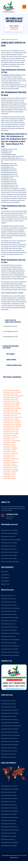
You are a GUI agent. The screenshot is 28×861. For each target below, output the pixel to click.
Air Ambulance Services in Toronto (9, 627)
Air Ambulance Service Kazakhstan (12, 424)
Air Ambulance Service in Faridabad (9, 710)
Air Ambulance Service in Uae (8, 595)
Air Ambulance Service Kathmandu (12, 421)
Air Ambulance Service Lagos (10, 431)
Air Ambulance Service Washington (12, 408)
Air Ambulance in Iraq (8, 460)
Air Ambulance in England (9, 449)
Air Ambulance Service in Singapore (9, 552)
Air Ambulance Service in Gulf (8, 623)
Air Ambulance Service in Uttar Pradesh (10, 735)
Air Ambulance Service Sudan (10, 430)
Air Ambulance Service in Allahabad (9, 811)
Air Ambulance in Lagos (9, 476)
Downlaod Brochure (14, 365)
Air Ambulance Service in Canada (9, 542)
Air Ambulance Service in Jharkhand (9, 729)
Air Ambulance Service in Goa (8, 839)
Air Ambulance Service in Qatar (8, 598)
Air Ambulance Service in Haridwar (9, 719)
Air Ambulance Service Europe (11, 401)
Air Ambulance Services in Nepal (8, 642)
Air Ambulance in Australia (10, 435)
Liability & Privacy (5, 584)
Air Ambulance (4, 571)
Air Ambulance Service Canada (11, 397)
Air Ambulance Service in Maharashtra (10, 830)
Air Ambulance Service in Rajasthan (9, 842)
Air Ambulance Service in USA (8, 536)
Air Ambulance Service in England (9, 555)
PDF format (10, 354)
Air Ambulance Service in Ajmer (8, 820)
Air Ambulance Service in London (9, 558)
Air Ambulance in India (9, 455)
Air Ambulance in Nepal (9, 464)
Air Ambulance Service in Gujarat (9, 845)
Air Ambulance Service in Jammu (9, 747)
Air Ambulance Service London (11, 406)
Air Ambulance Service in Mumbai (9, 738)
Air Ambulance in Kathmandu (10, 466)
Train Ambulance (5, 574)
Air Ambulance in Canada (9, 442)
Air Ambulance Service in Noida (8, 707)
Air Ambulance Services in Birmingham (10, 633)
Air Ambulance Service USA (10, 394)
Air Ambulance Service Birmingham (12, 413)
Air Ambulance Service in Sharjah (9, 620)
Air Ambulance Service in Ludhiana (9, 798)
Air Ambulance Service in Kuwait (8, 614)
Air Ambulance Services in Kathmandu (10, 645)
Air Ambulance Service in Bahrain (9, 605)
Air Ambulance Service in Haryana (9, 826)
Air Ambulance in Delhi (9, 457)
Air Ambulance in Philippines (10, 437)
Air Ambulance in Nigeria (9, 478)
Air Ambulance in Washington (10, 453)
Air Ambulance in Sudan (9, 475)
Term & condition (5, 581)
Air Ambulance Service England (11, 404)
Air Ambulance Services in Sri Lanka (9, 649)
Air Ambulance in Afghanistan (10, 462)
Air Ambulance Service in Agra (8, 801)
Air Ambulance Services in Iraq (8, 636)
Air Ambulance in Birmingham (10, 458)
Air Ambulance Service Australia (11, 390)
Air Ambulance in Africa (9, 444)
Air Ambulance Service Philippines (12, 392)
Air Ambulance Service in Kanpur (9, 795)
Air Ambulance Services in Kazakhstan (10, 652)
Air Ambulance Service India (10, 410)
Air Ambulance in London (9, 451)
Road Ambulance (5, 577)
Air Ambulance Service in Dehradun (9, 817)
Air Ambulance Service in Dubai (8, 611)
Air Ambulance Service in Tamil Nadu (9, 722)
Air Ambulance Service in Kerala (8, 833)
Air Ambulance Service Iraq (10, 415)
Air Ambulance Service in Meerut (9, 814)
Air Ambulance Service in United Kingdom (11, 539)
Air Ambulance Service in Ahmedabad (10, 741)
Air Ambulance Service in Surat (8, 792)
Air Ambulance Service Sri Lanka (11, 422)
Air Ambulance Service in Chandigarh (10, 789)
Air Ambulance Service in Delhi (8, 703)
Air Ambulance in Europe (9, 446)
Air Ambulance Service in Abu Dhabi (9, 617)
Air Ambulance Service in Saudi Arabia (10, 608)
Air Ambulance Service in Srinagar (9, 804)
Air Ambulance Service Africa (10, 399)
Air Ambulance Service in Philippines (9, 533)
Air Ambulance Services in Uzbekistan (10, 655)
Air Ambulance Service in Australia (9, 530)
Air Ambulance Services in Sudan (9, 630)
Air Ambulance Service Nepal (10, 419)
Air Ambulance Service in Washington (10, 561)
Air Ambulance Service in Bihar (8, 823)
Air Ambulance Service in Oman (8, 601)
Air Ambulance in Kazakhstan (10, 469)
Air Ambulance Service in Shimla (8, 754)
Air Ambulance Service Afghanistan (12, 417)
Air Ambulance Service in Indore (8, 757)
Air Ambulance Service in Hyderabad (9, 744)
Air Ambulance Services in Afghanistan (10, 639)
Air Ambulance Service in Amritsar (9, 808)
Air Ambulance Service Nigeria (11, 433)
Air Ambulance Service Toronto (11, 428)
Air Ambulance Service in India (8, 700)
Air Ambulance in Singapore (10, 448)
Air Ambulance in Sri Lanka (10, 467)
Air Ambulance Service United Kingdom (13, 395)
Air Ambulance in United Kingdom (11, 440)
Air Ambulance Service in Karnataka (9, 732)
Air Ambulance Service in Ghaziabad (9, 713)
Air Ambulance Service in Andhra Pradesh (11, 725)
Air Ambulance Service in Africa (8, 546)
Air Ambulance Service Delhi (10, 412)
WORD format (11, 360)
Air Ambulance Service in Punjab (8, 836)
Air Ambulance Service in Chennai (9, 786)
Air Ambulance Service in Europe (9, 549)
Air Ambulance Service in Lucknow (9, 751)
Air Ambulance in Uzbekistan (10, 471)
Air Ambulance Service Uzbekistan (12, 426)
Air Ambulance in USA (8, 439)
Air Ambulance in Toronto (9, 473)
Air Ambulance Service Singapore (11, 403)
